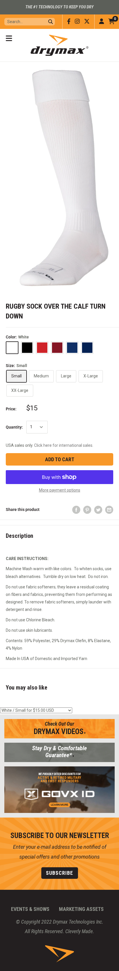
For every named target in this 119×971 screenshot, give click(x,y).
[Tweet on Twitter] (98, 509)
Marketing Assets (81, 909)
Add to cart (59, 459)
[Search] (50, 21)
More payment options (59, 490)
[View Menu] (9, 38)
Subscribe (59, 873)
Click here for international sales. (63, 445)
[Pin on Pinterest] (87, 509)
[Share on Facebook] (76, 509)
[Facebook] (68, 21)
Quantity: (14, 427)
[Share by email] (109, 509)
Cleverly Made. (79, 931)
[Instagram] (77, 21)
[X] (87, 21)
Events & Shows (30, 909)
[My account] (101, 21)
